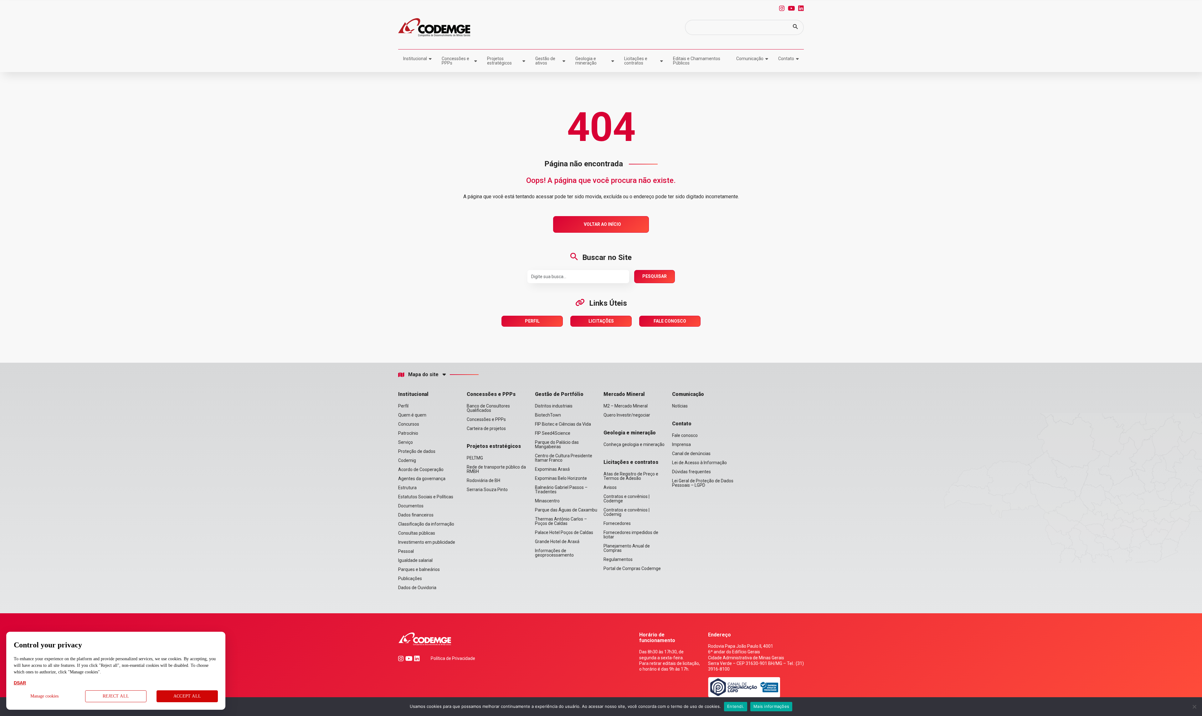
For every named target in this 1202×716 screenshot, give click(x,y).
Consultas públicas (416, 533)
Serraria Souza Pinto (487, 489)
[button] (795, 27)
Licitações (601, 321)
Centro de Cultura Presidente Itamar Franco (563, 458)
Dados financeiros (416, 515)
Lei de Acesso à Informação (699, 462)
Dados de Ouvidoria (417, 587)
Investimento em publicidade (426, 542)
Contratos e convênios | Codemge (627, 498)
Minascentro (547, 501)
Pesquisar (654, 276)
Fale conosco (685, 435)
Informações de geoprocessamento (554, 552)
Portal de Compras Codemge (632, 568)
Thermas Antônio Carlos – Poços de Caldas (561, 521)
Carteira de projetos (486, 428)
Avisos (610, 487)
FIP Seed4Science (552, 433)
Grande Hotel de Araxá (557, 541)
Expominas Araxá (552, 469)
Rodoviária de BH (483, 480)
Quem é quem (412, 415)
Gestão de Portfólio (559, 394)
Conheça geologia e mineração (634, 444)
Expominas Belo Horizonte (561, 478)
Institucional (415, 58)
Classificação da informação (426, 524)
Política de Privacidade (453, 658)
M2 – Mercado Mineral (626, 406)
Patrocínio (408, 433)
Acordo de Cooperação (421, 469)
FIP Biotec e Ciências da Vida (563, 424)
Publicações (410, 578)
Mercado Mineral (624, 394)
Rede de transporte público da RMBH (496, 469)
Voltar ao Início (602, 224)
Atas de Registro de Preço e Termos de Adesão (631, 476)
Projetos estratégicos (499, 60)
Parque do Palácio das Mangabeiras (557, 444)
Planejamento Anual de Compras (627, 548)
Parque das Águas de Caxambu (566, 510)
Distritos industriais (554, 406)
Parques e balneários (419, 569)
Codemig (407, 460)
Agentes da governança (421, 478)
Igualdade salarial (415, 560)
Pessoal (406, 551)
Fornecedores (617, 523)
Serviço (405, 442)
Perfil (532, 321)
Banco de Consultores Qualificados (488, 408)
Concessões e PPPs (455, 60)
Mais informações (771, 706)
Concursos (408, 424)
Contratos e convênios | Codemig (627, 512)
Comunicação (749, 58)
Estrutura (407, 487)
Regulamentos (618, 559)
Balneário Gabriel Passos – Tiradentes (561, 489)
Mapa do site (423, 374)
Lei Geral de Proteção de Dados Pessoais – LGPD (702, 483)
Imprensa (681, 444)
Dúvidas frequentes (691, 472)
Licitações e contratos (635, 60)
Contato (786, 58)
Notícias (680, 406)
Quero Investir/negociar (627, 415)
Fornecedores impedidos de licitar (631, 534)
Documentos (411, 506)
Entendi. (735, 706)
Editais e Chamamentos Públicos (696, 60)
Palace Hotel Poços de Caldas (564, 532)
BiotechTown (548, 415)
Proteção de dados (416, 451)
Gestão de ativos (545, 60)
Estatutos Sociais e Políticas (425, 497)
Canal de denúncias (691, 453)
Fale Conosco (670, 321)
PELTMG (475, 458)
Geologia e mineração (586, 60)
